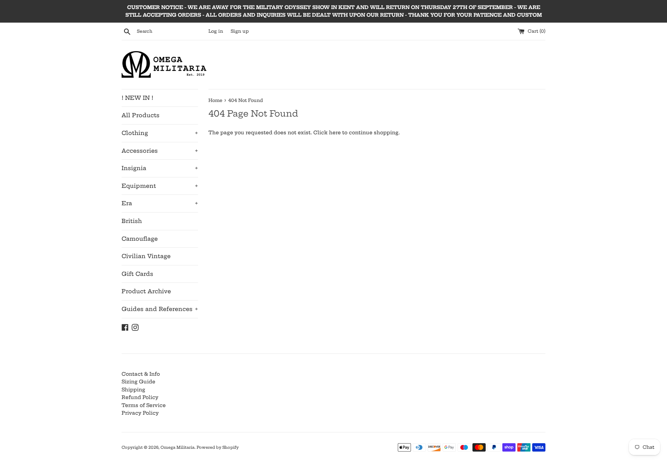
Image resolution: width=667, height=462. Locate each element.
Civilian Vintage (146, 256)
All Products (140, 115)
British (132, 220)
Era (160, 203)
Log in (215, 31)
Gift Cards (137, 273)
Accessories (160, 150)
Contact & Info (141, 374)
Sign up (240, 31)
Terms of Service (144, 405)
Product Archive (146, 291)
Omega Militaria (177, 447)
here (335, 132)
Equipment (160, 185)
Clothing (160, 132)
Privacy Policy (140, 413)
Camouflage (140, 238)
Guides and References (160, 308)
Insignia (160, 168)
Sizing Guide (138, 382)
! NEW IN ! (137, 97)
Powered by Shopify (218, 447)
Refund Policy (140, 397)
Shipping (133, 390)
